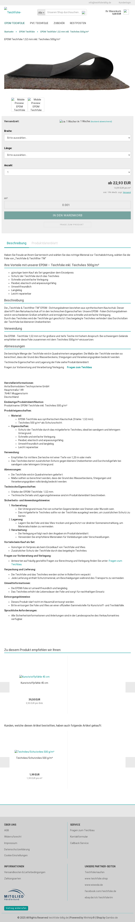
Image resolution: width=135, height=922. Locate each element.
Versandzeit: (11, 121)
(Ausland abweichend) (101, 121)
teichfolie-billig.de (58, 917)
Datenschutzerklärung (17, 849)
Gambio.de (112, 917)
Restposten (78, 23)
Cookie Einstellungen (16, 855)
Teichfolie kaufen (94, 872)
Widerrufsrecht (12, 836)
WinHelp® (89, 917)
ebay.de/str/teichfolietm (99, 897)
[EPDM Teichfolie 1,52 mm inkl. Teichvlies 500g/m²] (67, 70)
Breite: (8, 131)
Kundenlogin (124, 2)
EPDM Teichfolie (15, 23)
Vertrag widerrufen (16, 908)
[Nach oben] (125, 917)
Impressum (10, 843)
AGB (6, 830)
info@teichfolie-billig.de (99, 2)
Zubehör (59, 23)
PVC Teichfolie (39, 23)
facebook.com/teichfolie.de (100, 891)
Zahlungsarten (12, 878)
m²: (6, 198)
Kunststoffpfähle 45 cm (34, 682)
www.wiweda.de (94, 884)
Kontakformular (79, 836)
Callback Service (79, 843)
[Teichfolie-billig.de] (18, 12)
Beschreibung (16, 243)
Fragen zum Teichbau (79, 367)
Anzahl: (8, 165)
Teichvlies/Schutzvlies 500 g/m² (34, 757)
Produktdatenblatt (45, 243)
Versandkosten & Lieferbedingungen (24, 872)
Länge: (8, 148)
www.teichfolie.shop (96, 878)
